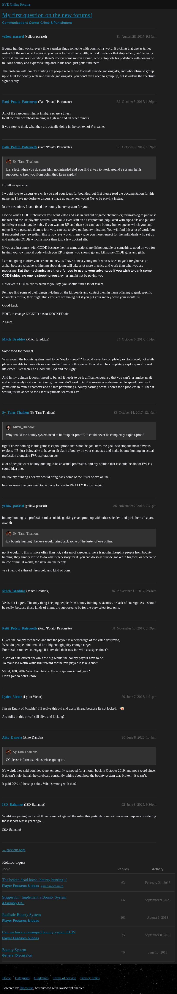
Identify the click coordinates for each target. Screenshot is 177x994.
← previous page (13, 850)
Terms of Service (64, 978)
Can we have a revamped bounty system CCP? (39, 932)
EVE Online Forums (16, 4)
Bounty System (14, 949)
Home (6, 978)
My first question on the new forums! (47, 15)
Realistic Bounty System (21, 914)
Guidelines (41, 978)
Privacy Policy (90, 978)
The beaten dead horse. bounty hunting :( (34, 880)
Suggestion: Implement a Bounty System (34, 897)
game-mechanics (52, 886)
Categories (22, 978)
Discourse (26, 988)
